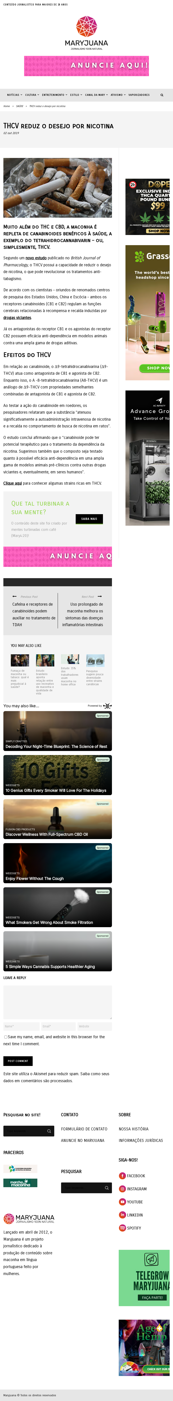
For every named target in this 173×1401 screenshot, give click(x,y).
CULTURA (30, 95)
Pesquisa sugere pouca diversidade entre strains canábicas (94, 678)
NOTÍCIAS (13, 95)
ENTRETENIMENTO (53, 95)
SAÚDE (19, 106)
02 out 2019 (11, 133)
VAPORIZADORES (139, 95)
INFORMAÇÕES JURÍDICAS (141, 1140)
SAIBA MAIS (89, 519)
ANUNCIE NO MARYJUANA (82, 1140)
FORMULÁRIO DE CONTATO (84, 1129)
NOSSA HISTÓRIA (133, 1129)
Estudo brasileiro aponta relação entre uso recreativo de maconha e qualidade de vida (45, 682)
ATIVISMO (117, 95)
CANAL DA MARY (95, 95)
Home (6, 106)
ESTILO (74, 95)
